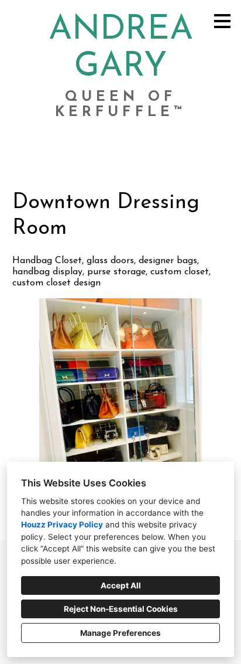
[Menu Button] (222, 21)
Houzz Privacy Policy (62, 524)
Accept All (121, 585)
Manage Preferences (120, 633)
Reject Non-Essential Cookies (121, 609)
